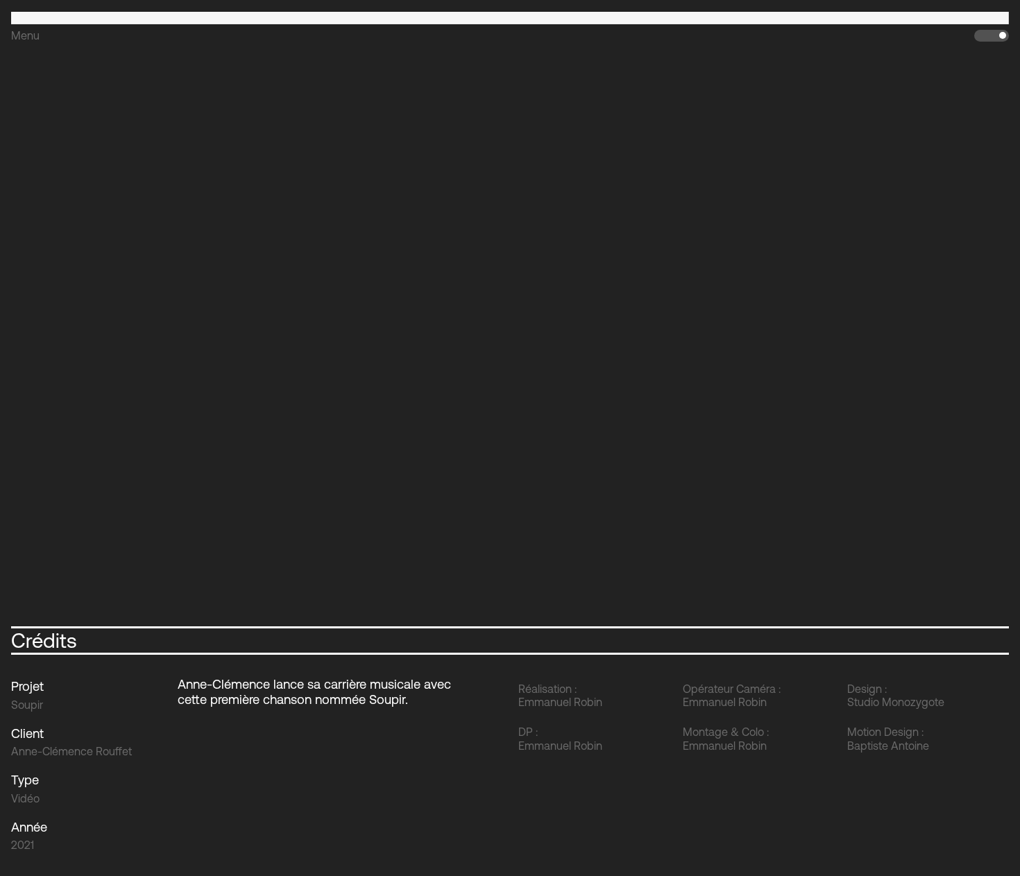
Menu (25, 35)
